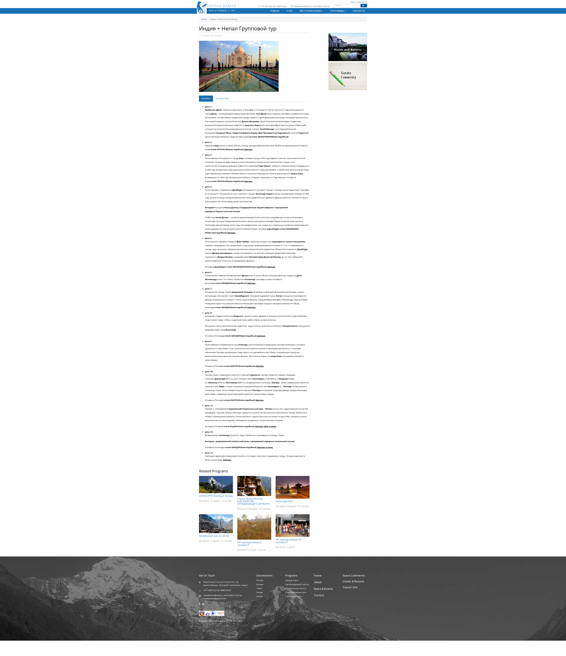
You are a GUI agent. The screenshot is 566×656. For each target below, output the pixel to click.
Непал (259, 596)
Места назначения (311, 11)
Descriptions (222, 98)
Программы (337, 11)
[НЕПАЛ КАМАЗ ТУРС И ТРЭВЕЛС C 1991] (202, 4)
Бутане (259, 584)
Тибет (259, 588)
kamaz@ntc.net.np (233, 595)
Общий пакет (291, 580)
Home (204, 19)
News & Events (323, 588)
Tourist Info (350, 587)
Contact (319, 595)
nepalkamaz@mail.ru (213, 595)
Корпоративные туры (295, 592)
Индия (259, 592)
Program (206, 98)
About (318, 582)
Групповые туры (293, 596)
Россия (259, 580)
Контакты (359, 11)
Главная (274, 11)
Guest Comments (354, 575)
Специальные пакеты (295, 588)
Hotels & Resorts (353, 581)
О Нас (289, 11)
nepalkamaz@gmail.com (214, 598)
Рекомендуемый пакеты (297, 584)
